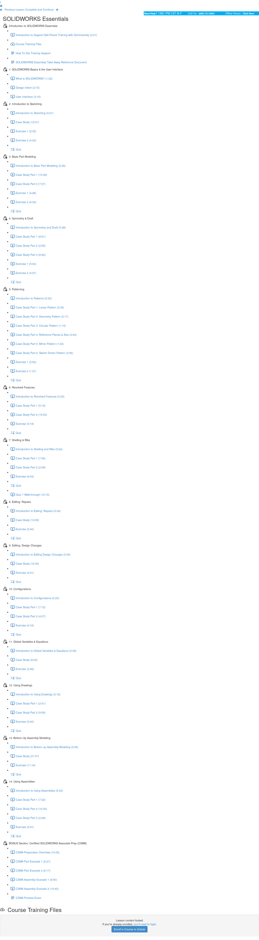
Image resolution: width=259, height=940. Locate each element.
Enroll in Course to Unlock (129, 929)
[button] (0, 2)
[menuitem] (1, 6)
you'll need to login (145, 924)
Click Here (248, 13)
